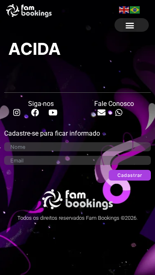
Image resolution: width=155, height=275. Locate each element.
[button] (129, 25)
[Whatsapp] (123, 116)
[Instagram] (21, 116)
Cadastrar (129, 175)
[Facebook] (39, 116)
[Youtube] (56, 116)
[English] (124, 9)
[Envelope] (105, 116)
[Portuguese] (135, 9)
